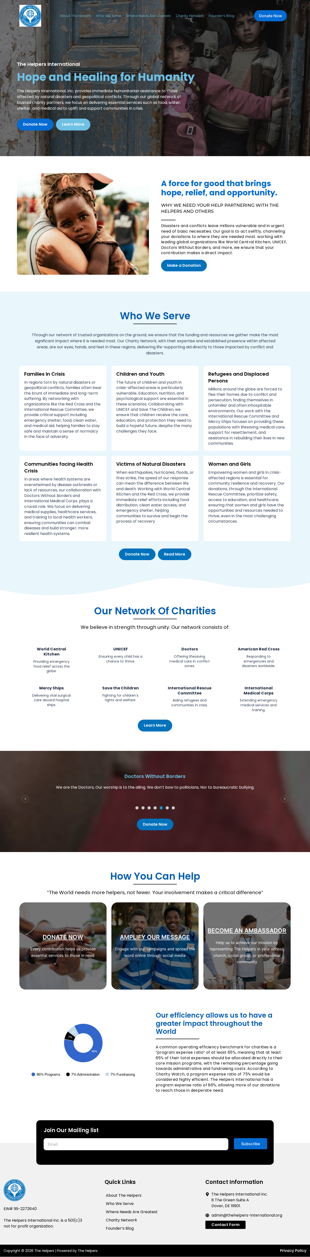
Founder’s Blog (221, 16)
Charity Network (190, 16)
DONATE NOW (63, 937)
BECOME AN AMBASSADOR (247, 930)
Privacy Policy (293, 1250)
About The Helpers (75, 16)
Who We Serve (108, 16)
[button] (137, 807)
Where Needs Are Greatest (148, 16)
